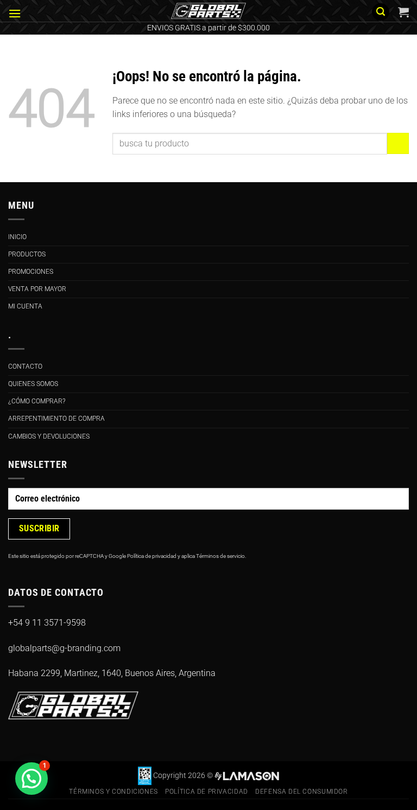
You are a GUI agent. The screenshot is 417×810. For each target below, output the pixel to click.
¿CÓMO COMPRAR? (36, 401)
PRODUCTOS (27, 254)
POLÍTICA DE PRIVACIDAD (206, 791)
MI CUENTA (25, 306)
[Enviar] (398, 143)
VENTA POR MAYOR (37, 289)
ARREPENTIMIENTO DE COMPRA (56, 418)
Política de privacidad (151, 556)
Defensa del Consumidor (301, 791)
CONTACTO (25, 366)
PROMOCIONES (30, 271)
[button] (14, 13)
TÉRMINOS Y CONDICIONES (113, 791)
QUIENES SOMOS (33, 384)
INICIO (17, 237)
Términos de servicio (220, 556)
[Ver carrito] (403, 12)
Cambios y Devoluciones (49, 436)
